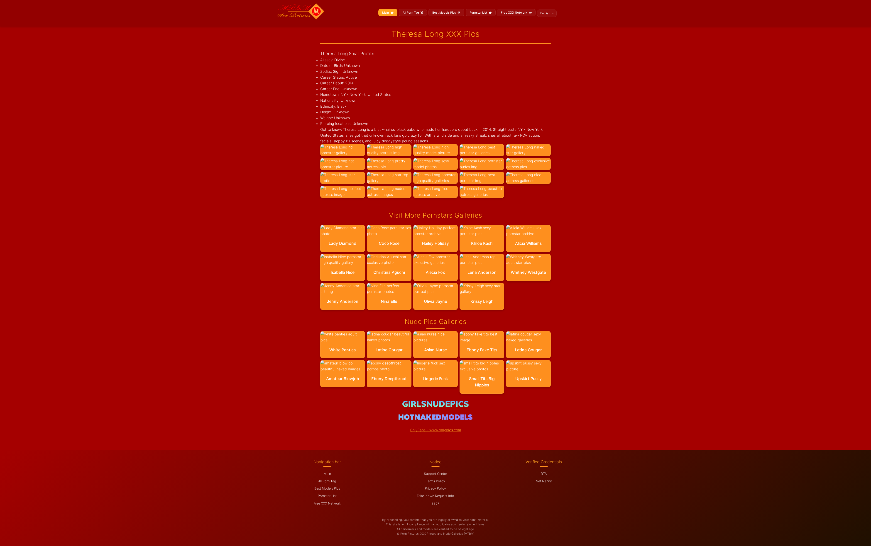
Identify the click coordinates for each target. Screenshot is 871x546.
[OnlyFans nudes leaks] (435, 405)
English (545, 13)
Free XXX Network (514, 12)
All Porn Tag (411, 12)
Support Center (435, 474)
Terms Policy (435, 481)
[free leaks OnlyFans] (435, 418)
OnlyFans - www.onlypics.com (435, 430)
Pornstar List (479, 12)
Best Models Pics (444, 12)
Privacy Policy (435, 488)
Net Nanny (544, 481)
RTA (544, 474)
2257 (435, 503)
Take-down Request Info (435, 496)
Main (386, 12)
